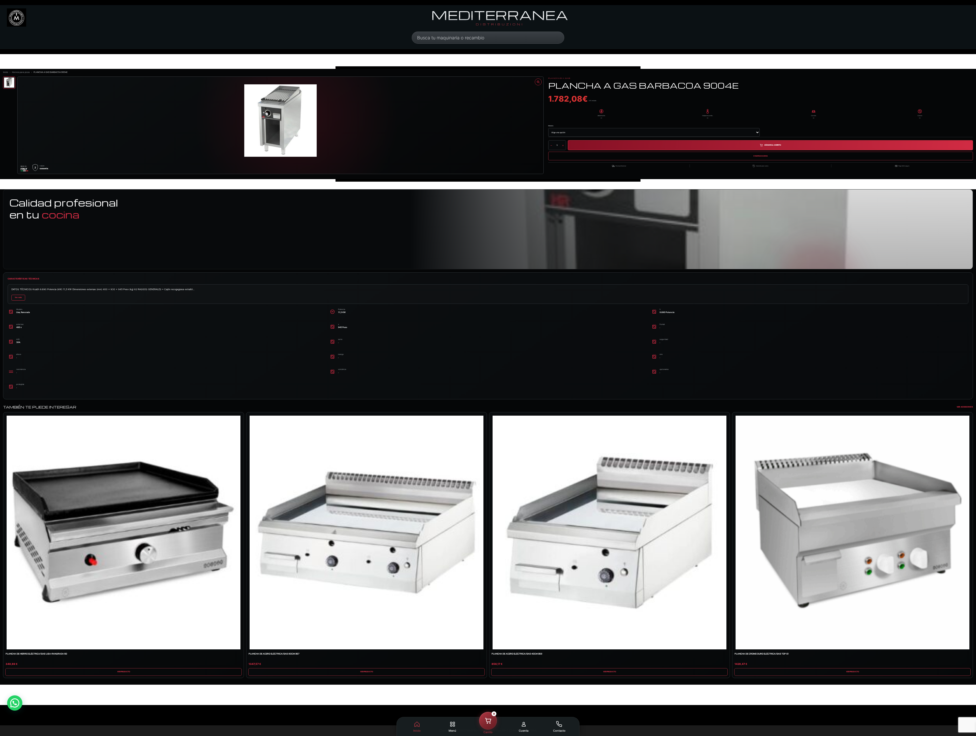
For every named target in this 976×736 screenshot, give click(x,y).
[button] (488, 727)
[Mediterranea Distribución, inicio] (16, 17)
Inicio (5, 72)
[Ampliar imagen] (538, 82)
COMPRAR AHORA (760, 156)
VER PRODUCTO (123, 672)
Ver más (18, 297)
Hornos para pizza (21, 72)
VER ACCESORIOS (965, 407)
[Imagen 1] (9, 82)
